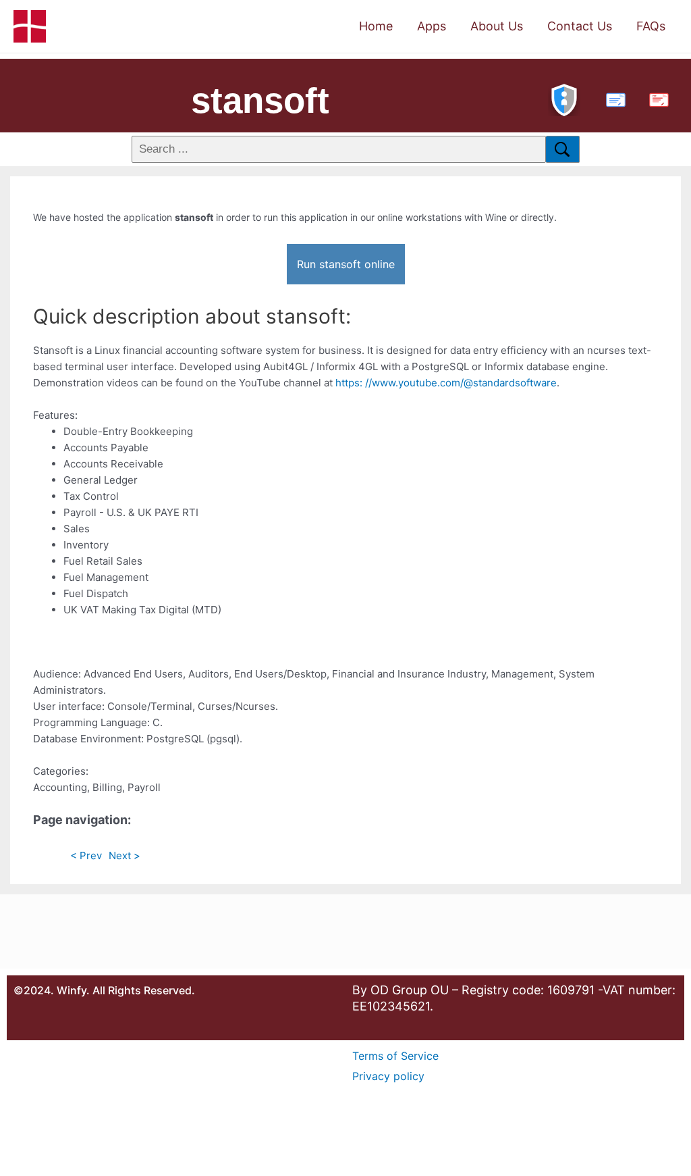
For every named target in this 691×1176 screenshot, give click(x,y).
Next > (124, 855)
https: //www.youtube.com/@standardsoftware (446, 382)
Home (376, 26)
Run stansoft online (346, 264)
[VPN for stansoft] (564, 98)
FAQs (650, 26)
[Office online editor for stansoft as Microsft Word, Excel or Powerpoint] (612, 98)
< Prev (86, 855)
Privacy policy (388, 1076)
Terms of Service (395, 1056)
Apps (431, 26)
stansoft (260, 100)
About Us (496, 26)
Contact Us (579, 26)
